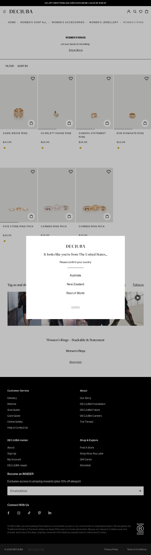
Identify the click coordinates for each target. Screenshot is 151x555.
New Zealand (75, 284)
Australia (75, 275)
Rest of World (75, 293)
